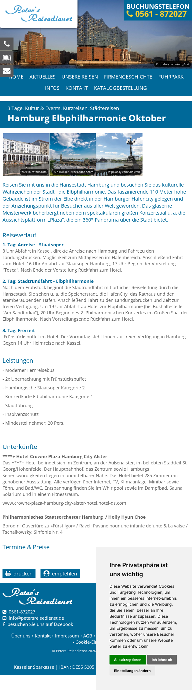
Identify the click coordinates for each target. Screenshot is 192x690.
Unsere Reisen (80, 76)
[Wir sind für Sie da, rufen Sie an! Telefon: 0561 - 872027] (7, 44)
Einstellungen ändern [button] (132, 670)
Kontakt (77, 88)
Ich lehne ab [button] (162, 659)
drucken (23, 573)
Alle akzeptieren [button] (128, 659)
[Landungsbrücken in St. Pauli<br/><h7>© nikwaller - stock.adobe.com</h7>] (73, 154)
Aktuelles (43, 76)
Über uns (20, 636)
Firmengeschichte (128, 76)
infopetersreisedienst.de (36, 618)
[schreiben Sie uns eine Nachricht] (7, 71)
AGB (87, 636)
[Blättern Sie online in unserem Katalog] (7, 57)
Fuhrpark (171, 76)
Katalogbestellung (120, 88)
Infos (52, 88)
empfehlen (64, 573)
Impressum (67, 636)
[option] (96, 34)
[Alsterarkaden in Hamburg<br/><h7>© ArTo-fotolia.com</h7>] (26, 154)
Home (16, 76)
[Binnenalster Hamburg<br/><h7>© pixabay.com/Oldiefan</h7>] (119, 154)
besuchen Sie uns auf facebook (39, 624)
